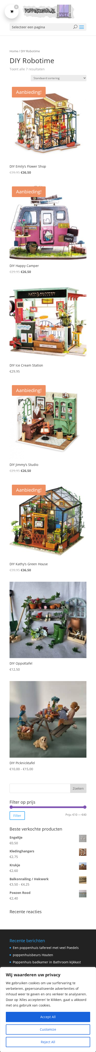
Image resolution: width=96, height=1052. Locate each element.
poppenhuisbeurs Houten (33, 955)
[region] (48, 1009)
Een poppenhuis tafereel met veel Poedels (46, 947)
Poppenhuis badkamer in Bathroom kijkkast (47, 962)
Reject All (48, 1042)
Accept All (48, 1017)
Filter (17, 815)
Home (14, 51)
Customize (48, 1029)
